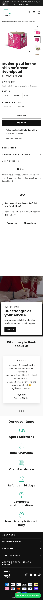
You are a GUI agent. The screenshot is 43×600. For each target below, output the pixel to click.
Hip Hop (16, 95)
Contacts (8, 535)
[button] (5, 4)
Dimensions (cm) (11, 102)
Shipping (16, 86)
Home (4, 21)
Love (26, 95)
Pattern (6, 91)
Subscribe (8, 548)
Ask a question (10, 161)
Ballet (6, 95)
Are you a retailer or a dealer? (17, 563)
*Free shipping (11, 555)
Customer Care (11, 542)
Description (9, 148)
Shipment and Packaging (16, 154)
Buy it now (21, 122)
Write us (10, 329)
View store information (14, 138)
